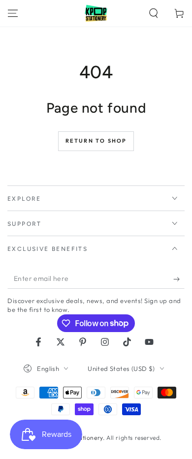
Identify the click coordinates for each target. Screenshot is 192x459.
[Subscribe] (179, 279)
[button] (153, 13)
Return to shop (96, 140)
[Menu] (13, 13)
